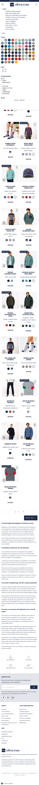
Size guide (5, 734)
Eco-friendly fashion (7, 714)
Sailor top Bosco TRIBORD (10, 487)
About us (4, 709)
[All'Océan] (19, 4)
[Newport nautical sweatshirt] (28, 259)
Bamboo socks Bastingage (10, 144)
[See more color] (33, 154)
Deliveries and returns (26, 714)
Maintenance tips (7, 736)
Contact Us (5, 741)
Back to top (31, 518)
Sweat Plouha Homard (10, 187)
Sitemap (4, 743)
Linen (4, 90)
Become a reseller (25, 718)
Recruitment (5, 720)
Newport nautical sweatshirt (28, 273)
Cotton (5, 86)
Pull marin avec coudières (10, 358)
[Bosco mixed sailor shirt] (28, 130)
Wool (4, 80)
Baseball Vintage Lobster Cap (28, 187)
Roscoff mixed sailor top (10, 230)
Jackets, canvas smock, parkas (15, 17)
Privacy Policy (24, 773)
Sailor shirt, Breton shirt (12, 13)
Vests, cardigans (10, 21)
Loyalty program (24, 711)
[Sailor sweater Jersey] (28, 431)
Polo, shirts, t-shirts (11, 25)
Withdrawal (23, 723)
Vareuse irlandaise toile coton (10, 314)
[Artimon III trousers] (10, 388)
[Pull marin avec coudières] (10, 345)
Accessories (9, 27)
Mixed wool (6, 82)
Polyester (6, 93)
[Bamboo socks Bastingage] (10, 130)
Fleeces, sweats (10, 23)
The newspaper (6, 718)
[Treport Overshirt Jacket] (10, 259)
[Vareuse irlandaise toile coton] (10, 300)
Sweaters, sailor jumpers (13, 11)
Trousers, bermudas (11, 19)
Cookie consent (7, 783)
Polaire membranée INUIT (29, 230)
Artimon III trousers (10, 401)
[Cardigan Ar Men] (10, 431)
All (3, 78)
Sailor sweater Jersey (28, 444)
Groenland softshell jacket (28, 313)
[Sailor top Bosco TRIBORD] (10, 474)
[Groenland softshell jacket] (28, 300)
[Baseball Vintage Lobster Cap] (28, 173)
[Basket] (36, 4)
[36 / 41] (19, 72)
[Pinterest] (8, 698)
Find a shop (5, 716)
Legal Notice (16, 773)
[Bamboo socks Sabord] (28, 345)
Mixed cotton (7, 88)
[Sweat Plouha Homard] (10, 173)
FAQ (3, 738)
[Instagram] (13, 698)
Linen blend (6, 92)
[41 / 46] (19, 70)
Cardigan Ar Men (10, 444)
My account (23, 709)
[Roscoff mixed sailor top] (10, 216)
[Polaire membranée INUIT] (28, 216)
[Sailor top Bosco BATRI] (28, 388)
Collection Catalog (7, 732)
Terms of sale (23, 716)
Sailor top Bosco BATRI (28, 401)
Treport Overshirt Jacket (10, 273)
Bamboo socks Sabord (29, 358)
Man (4, 9)
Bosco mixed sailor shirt (28, 144)
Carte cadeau (9, 29)
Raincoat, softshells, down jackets (16, 15)
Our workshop (6, 711)
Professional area (25, 720)
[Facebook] (3, 698)
